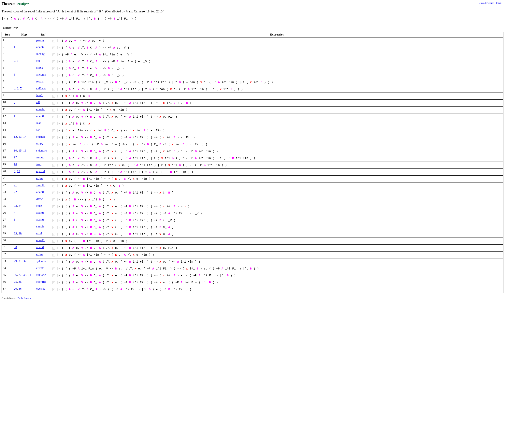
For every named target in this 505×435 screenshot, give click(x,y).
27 (20, 274)
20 (15, 288)
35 (20, 281)
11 (15, 116)
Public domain (24, 298)
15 (20, 150)
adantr (40, 47)
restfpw (23, 4)
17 (15, 157)
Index (498, 3)
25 (15, 281)
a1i (38, 102)
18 (15, 164)
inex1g (40, 53)
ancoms (41, 74)
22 (15, 192)
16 (24, 150)
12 (15, 136)
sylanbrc (41, 150)
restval (40, 81)
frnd (38, 164)
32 (24, 261)
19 (18, 171)
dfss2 (39, 198)
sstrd (39, 233)
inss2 (39, 95)
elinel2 (40, 109)
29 (15, 261)
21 (15, 185)
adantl (40, 116)
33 (24, 274)
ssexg (39, 67)
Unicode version (486, 3)
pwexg (40, 40)
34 (29, 274)
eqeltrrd (41, 281)
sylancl (40, 136)
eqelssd (40, 288)
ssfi (38, 129)
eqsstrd (40, 171)
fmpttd (40, 157)
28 (20, 233)
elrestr (40, 267)
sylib (39, 205)
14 (24, 136)
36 (20, 288)
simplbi (40, 185)
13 (20, 136)
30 (15, 247)
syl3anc (41, 274)
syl (38, 60)
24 (20, 205)
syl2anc (41, 88)
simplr (40, 226)
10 (15, 150)
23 (15, 205)
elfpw (39, 143)
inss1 (39, 122)
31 (20, 261)
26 (15, 274)
